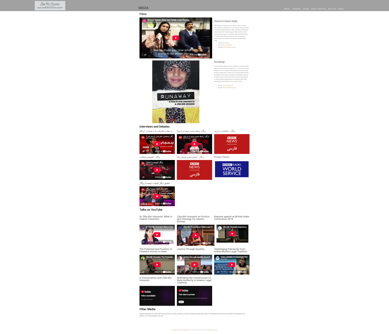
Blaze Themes (213, 330)
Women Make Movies (229, 47)
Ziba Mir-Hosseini (50, 4)
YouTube (226, 43)
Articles (332, 9)
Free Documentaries (226, 45)
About (287, 9)
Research (296, 9)
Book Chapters (318, 9)
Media (341, 9)
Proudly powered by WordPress (181, 330)
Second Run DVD (228, 85)
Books (306, 9)
